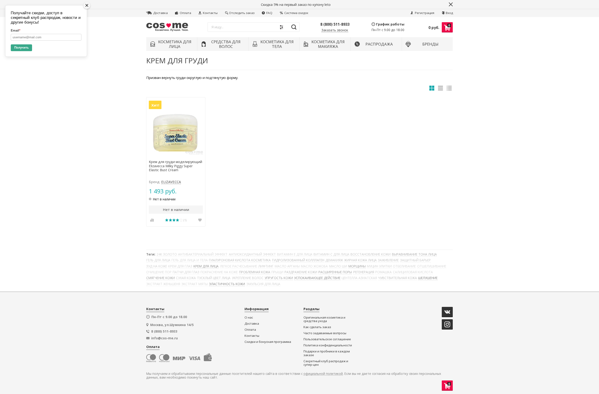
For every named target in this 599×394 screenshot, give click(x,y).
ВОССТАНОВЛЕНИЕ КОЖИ (371, 254)
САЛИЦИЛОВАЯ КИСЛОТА (413, 272)
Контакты (210, 13)
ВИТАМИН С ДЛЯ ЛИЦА (331, 254)
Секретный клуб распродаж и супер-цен (325, 363)
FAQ (269, 13)
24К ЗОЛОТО (167, 254)
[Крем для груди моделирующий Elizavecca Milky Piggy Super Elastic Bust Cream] (175, 126)
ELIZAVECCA (171, 182)
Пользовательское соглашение (327, 339)
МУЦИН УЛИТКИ (379, 266)
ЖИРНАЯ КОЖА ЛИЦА (360, 260)
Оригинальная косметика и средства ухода (324, 319)
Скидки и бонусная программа (268, 342)
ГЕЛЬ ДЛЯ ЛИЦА (158, 260)
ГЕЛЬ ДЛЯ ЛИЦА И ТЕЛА (190, 260)
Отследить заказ (242, 13)
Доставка (160, 13)
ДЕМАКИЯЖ (334, 260)
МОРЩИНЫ (357, 266)
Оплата (185, 13)
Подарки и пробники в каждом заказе (326, 353)
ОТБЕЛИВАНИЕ (404, 266)
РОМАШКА (383, 272)
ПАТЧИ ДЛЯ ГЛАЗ (186, 272)
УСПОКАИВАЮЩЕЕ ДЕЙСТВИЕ (317, 278)
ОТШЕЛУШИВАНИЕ (431, 266)
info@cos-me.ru (164, 338)
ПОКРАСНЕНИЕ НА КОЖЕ (219, 272)
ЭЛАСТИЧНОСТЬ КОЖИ (227, 284)
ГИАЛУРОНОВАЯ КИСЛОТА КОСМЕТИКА (240, 260)
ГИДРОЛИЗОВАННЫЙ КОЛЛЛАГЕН (298, 260)
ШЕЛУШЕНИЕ (428, 278)
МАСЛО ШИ (338, 266)
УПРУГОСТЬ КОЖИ (279, 278)
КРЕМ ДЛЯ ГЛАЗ (180, 266)
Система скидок (296, 13)
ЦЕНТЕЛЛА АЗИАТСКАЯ (359, 278)
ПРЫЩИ (277, 272)
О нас (249, 317)
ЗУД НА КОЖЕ (156, 266)
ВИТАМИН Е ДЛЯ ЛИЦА (294, 254)
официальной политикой (323, 374)
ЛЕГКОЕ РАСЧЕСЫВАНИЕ (238, 266)
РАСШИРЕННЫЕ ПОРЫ (335, 272)
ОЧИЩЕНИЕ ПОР (159, 272)
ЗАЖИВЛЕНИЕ (388, 260)
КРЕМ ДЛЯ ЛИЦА (206, 266)
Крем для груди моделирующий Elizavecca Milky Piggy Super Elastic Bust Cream (175, 166)
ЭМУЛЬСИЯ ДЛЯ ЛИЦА (263, 284)
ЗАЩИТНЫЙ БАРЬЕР (415, 260)
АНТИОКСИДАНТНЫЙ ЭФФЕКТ (252, 254)
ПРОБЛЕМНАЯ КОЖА (254, 272)
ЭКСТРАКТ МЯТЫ (194, 284)
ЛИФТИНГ (266, 266)
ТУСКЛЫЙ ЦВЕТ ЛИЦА (213, 278)
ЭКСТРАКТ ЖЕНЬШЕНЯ (163, 284)
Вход (449, 13)
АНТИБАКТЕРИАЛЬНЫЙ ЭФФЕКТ (202, 254)
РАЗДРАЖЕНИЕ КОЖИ (301, 272)
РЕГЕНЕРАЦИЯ (363, 272)
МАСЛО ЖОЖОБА (314, 266)
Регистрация (424, 13)
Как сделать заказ (317, 327)
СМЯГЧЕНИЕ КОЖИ (160, 278)
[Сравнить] (152, 220)
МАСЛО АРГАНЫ (287, 266)
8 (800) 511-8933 (335, 24)
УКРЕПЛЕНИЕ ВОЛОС (247, 278)
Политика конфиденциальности (327, 345)
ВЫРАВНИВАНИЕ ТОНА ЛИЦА (414, 254)
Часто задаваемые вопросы (324, 333)
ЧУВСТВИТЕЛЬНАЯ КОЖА (397, 278)
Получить (21, 47)
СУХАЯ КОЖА (186, 278)
